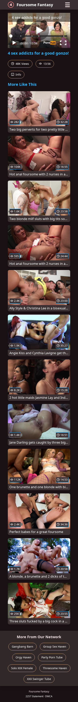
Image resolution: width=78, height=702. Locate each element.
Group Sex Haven (54, 646)
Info (18, 74)
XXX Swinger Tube (39, 679)
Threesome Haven (55, 668)
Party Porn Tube (52, 657)
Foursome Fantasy (35, 4)
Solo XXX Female (22, 668)
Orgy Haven (23, 657)
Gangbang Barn (22, 646)
